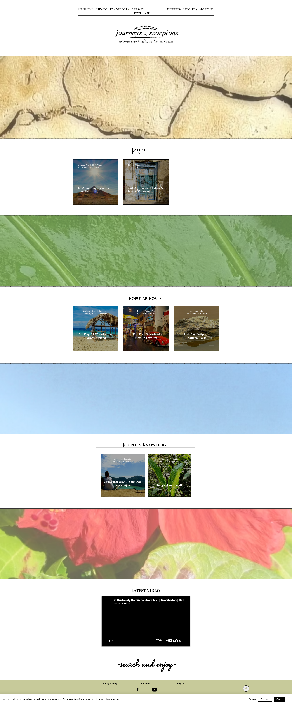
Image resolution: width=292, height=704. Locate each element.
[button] (85, 9)
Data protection (112, 699)
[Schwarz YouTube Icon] (154, 689)
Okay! (279, 699)
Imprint (181, 683)
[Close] (288, 699)
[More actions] (113, 166)
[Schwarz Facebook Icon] (137, 689)
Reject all (265, 699)
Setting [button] (252, 699)
